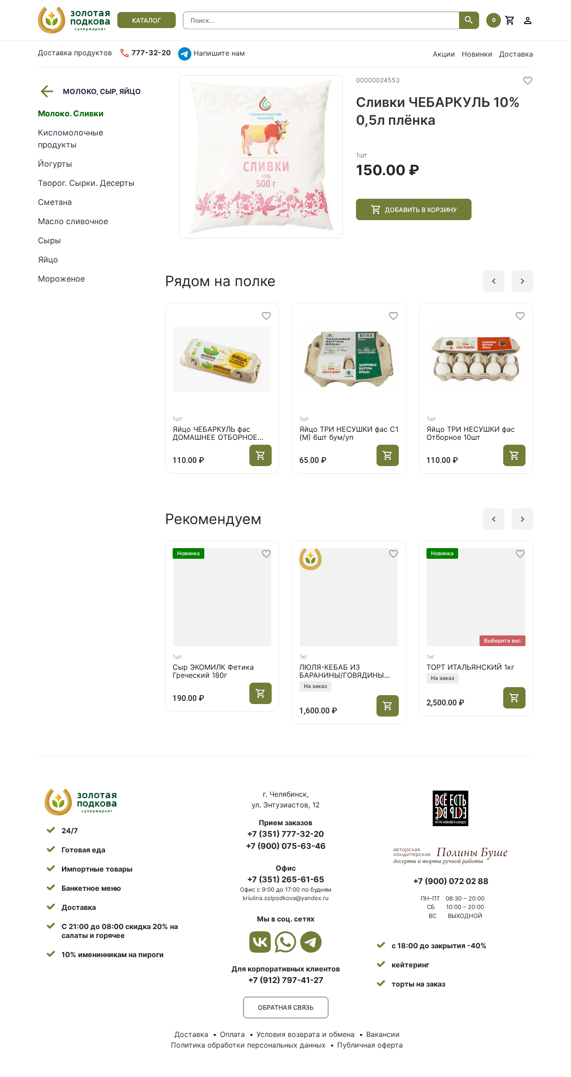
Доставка (516, 53)
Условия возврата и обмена (306, 1034)
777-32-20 (150, 52)
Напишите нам (218, 53)
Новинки (477, 53)
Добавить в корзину (421, 209)
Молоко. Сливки (70, 113)
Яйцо (48, 259)
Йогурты (55, 163)
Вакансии (383, 1034)
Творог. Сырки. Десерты (86, 183)
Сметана (55, 202)
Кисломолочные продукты (70, 138)
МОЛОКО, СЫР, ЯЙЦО (102, 91)
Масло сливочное (73, 221)
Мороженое (61, 278)
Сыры (49, 240)
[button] (494, 281)
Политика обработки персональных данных (248, 1044)
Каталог (146, 20)
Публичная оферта (370, 1044)
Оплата (232, 1034)
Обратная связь (286, 1007)
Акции (444, 53)
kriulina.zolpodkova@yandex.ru (286, 897)
